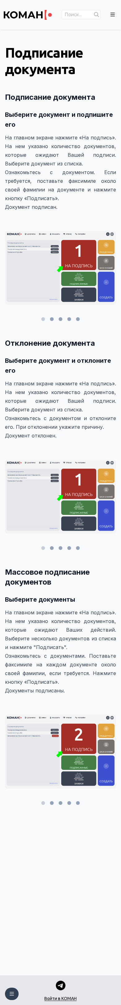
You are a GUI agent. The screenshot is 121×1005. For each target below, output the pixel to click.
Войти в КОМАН (60, 998)
